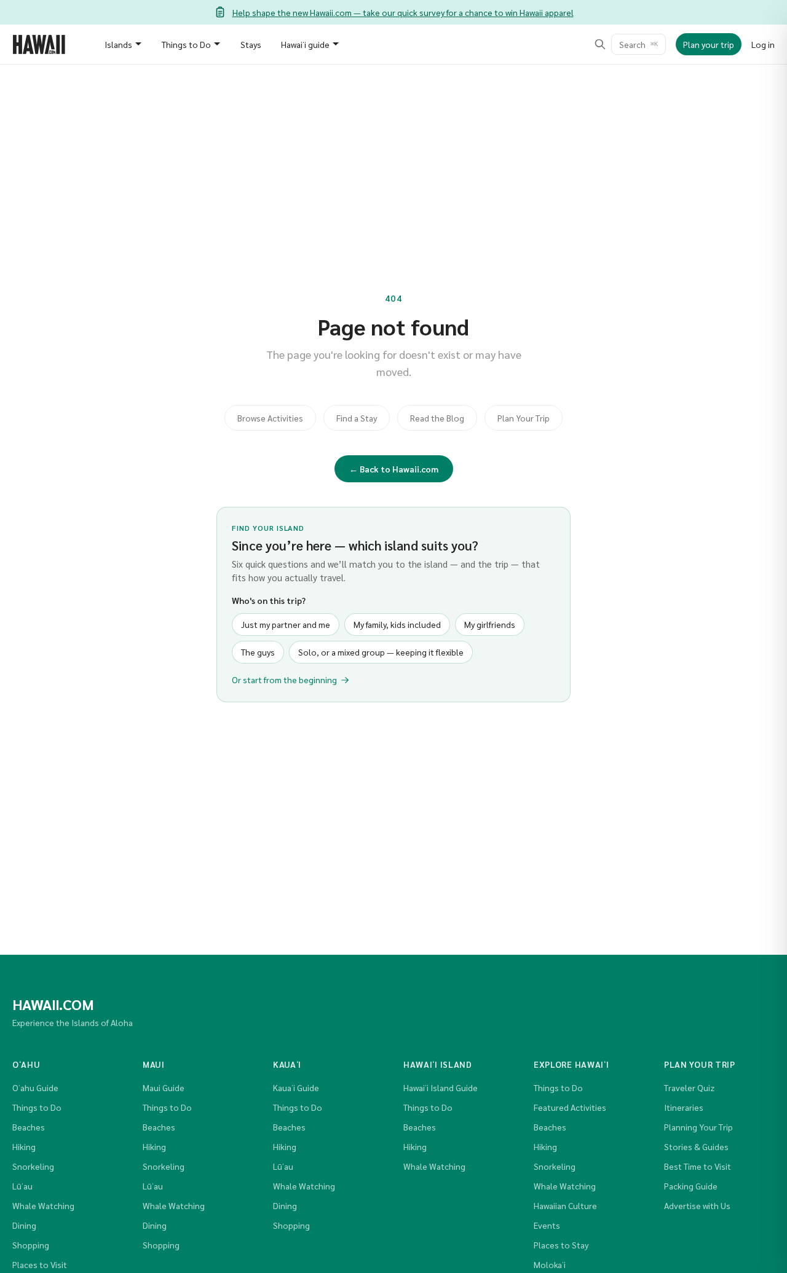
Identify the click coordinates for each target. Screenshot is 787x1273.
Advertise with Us (697, 1205)
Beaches (28, 1126)
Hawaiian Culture (565, 1205)
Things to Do (186, 44)
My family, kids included (397, 624)
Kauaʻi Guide (296, 1087)
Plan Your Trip (523, 417)
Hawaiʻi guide (305, 44)
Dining (24, 1225)
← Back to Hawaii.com (393, 468)
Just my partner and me (285, 624)
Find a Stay (356, 417)
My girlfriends (489, 624)
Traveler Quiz (689, 1087)
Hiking (24, 1146)
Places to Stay (561, 1244)
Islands (118, 44)
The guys (258, 651)
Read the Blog (437, 417)
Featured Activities (570, 1107)
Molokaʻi (550, 1264)
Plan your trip (708, 44)
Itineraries (683, 1107)
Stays (250, 44)
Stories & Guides (696, 1146)
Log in (763, 44)
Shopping (30, 1244)
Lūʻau (22, 1185)
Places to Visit (39, 1264)
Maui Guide (163, 1087)
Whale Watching (43, 1205)
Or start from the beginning (284, 679)
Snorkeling (33, 1166)
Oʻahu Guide (35, 1087)
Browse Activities (270, 417)
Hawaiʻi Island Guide (440, 1087)
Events (547, 1225)
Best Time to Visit (697, 1166)
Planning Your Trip (698, 1126)
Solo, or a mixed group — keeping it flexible (381, 651)
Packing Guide (691, 1185)
